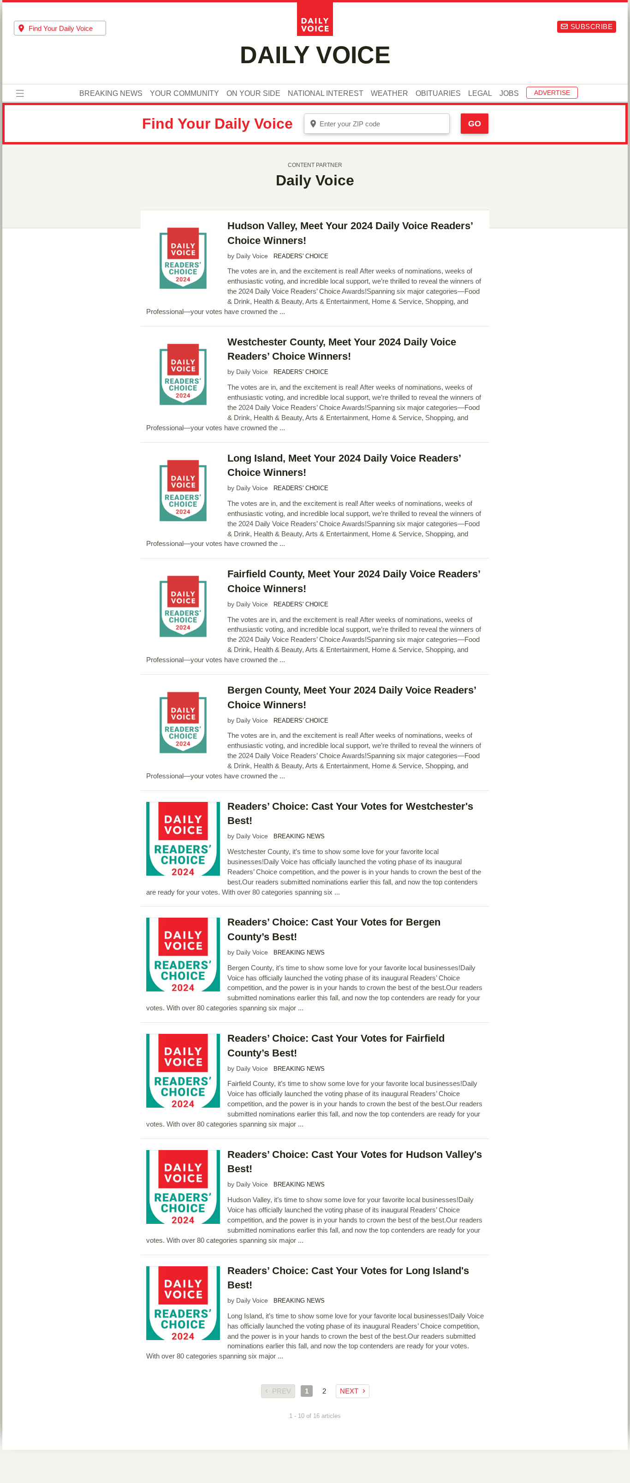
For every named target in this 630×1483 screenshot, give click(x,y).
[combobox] (60, 28)
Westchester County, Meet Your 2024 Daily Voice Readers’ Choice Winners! (341, 349)
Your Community (184, 93)
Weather (389, 93)
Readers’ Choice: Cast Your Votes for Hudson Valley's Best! (354, 1162)
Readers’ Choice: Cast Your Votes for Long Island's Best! (348, 1278)
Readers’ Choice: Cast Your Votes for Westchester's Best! (350, 814)
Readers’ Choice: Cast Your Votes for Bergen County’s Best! (333, 929)
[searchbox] (67, 28)
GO (474, 123)
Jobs (509, 93)
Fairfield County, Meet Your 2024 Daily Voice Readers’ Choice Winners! (353, 581)
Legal (480, 93)
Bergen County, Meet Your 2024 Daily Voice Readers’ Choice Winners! (351, 697)
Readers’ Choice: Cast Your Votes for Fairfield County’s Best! (336, 1045)
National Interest (325, 93)
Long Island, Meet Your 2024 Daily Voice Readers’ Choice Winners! (344, 465)
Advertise (552, 92)
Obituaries (438, 93)
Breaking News (111, 93)
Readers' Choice (300, 256)
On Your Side (253, 93)
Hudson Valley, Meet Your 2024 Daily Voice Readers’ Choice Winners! (350, 233)
